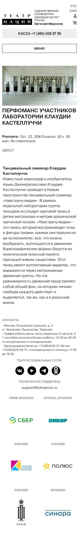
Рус (73, 6)
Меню (39, 48)
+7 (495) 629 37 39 (46, 33)
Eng (73, 11)
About (8, 150)
